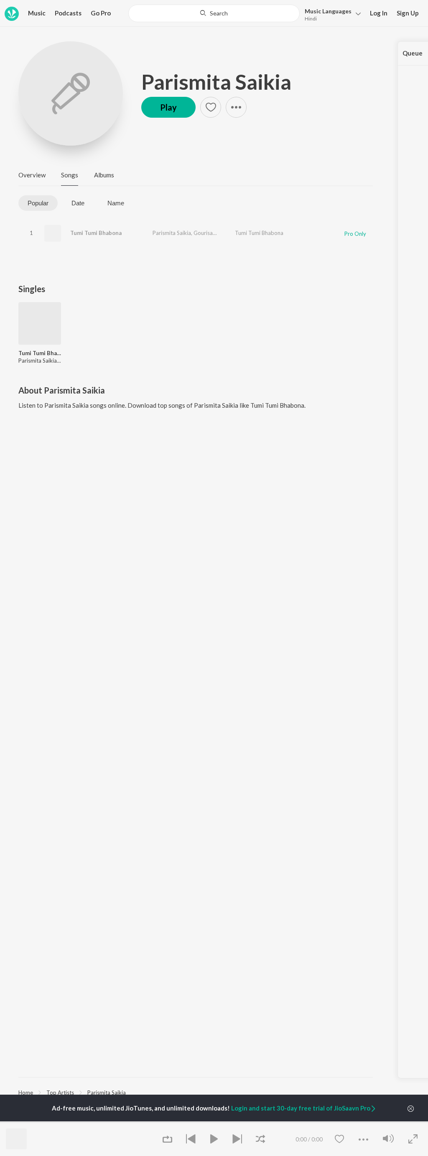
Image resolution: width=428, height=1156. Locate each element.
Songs (69, 175)
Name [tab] (115, 203)
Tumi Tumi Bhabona (96, 233)
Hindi (311, 18)
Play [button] (168, 107)
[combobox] (214, 13)
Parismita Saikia (216, 81)
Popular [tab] (38, 203)
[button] (330, 14)
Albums (104, 175)
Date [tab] (77, 203)
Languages (328, 11)
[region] (195, 1092)
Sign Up (408, 13)
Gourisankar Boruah (218, 233)
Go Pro (101, 13)
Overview (32, 175)
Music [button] (37, 13)
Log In (378, 13)
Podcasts (68, 13)
